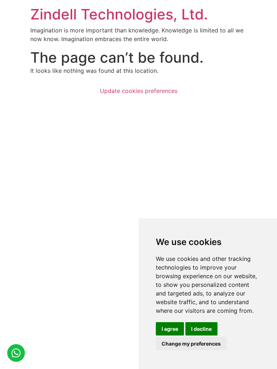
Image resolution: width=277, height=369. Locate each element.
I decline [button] (201, 329)
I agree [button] (170, 329)
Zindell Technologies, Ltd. (119, 14)
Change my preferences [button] (191, 344)
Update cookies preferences (138, 90)
